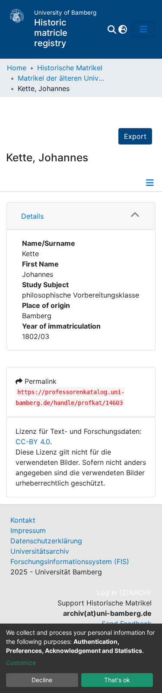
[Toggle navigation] (143, 29)
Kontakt (22, 520)
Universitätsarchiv (39, 551)
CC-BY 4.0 (33, 441)
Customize (21, 662)
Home (16, 67)
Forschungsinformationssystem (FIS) (69, 561)
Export (135, 136)
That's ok (117, 680)
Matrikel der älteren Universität (61, 78)
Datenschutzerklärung (46, 540)
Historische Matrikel (69, 67)
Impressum (28, 530)
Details (32, 216)
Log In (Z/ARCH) (124, 592)
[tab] (81, 216)
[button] (122, 29)
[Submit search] (111, 29)
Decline (42, 680)
